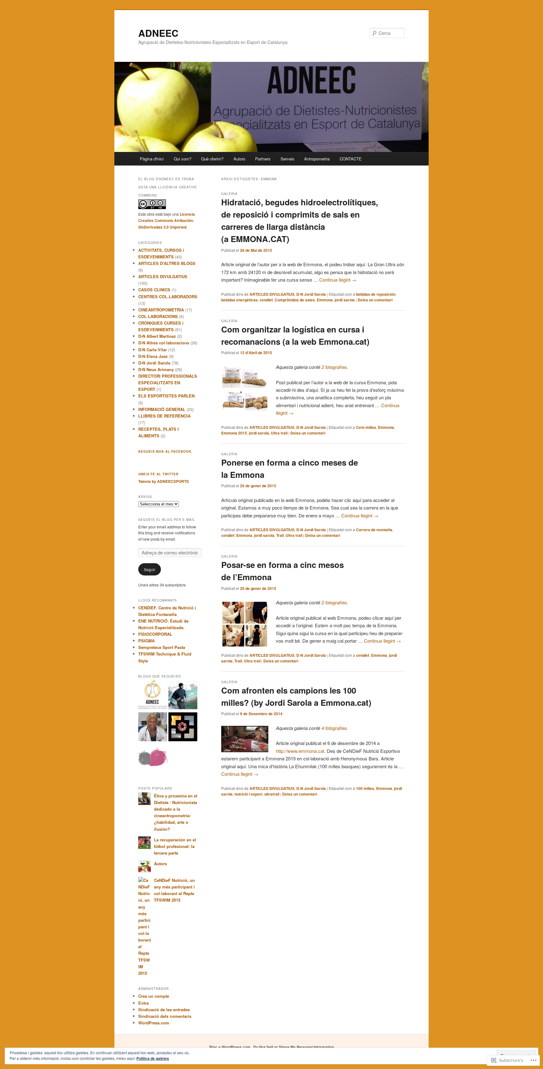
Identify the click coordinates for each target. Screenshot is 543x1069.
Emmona (325, 300)
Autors (239, 159)
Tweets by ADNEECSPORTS (163, 481)
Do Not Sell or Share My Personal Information (293, 1047)
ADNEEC (158, 33)
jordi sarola (345, 300)
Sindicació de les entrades (164, 1009)
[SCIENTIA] (182, 727)
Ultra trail (279, 433)
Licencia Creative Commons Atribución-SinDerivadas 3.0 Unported (166, 220)
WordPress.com (153, 1023)
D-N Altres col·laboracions (163, 343)
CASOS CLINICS (154, 290)
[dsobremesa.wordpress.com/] (152, 759)
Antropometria (317, 159)
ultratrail (271, 794)
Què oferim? (212, 159)
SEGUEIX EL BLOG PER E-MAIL (166, 519)
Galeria (229, 194)
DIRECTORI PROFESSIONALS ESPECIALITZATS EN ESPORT (167, 382)
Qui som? (182, 159)
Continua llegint (337, 279)
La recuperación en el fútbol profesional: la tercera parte (175, 846)
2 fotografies (334, 367)
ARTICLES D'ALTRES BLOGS (166, 263)
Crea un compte (153, 996)
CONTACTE (351, 159)
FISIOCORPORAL (155, 634)
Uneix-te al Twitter (158, 474)
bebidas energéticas (239, 300)
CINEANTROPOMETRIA (161, 310)
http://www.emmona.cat (300, 751)
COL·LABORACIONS (158, 316)
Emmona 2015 (234, 433)
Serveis (287, 159)
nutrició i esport (248, 794)
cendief (266, 300)
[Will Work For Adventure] (182, 695)
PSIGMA (146, 641)
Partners (263, 159)
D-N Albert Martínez (157, 336)
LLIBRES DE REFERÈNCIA (164, 416)
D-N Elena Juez (153, 356)
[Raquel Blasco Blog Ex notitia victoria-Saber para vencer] (152, 727)
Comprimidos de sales (295, 300)
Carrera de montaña (374, 529)
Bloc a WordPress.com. (230, 1047)
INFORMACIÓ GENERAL (161, 409)
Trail (280, 535)
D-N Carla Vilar (152, 350)
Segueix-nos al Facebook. (165, 451)
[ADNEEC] (152, 695)
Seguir (149, 569)
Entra (143, 1003)
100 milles (365, 788)
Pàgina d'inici (152, 159)
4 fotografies (334, 728)
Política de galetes (152, 1058)
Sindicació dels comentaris (164, 1016)
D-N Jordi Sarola (311, 294)
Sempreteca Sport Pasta (161, 647)
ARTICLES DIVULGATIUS (272, 294)
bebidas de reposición (375, 294)
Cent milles (366, 427)
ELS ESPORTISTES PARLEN (166, 396)
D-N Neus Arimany (156, 369)
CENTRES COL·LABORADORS (167, 297)
